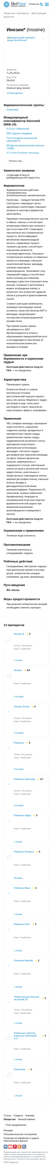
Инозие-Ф (19, 634)
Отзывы (18, 878)
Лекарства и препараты (16, 13)
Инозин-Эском (21, 706)
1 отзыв (18, 660)
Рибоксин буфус (22, 815)
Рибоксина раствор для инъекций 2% (26, 998)
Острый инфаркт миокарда (22, 153)
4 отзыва (18, 696)
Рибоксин (19, 743)
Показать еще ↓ (16, 161)
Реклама (8, 1130)
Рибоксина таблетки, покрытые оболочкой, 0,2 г (25, 1036)
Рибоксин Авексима (24, 779)
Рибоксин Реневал (24, 851)
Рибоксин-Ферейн (23, 960)
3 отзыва (18, 769)
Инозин (18, 670)
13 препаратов (15, 93)
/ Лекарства (33, 4)
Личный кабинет (26, 1119)
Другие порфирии (19, 133)
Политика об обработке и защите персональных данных (21, 1139)
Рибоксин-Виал (22, 888)
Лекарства (10, 1119)
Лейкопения (17, 129)
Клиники (30, 1115)
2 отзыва (18, 733)
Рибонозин (20, 1069)
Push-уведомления (16, 1125)
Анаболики (12, 109)
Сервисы (18, 1115)
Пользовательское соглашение (20, 1134)
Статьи (7, 1115)
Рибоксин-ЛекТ (22, 924)
